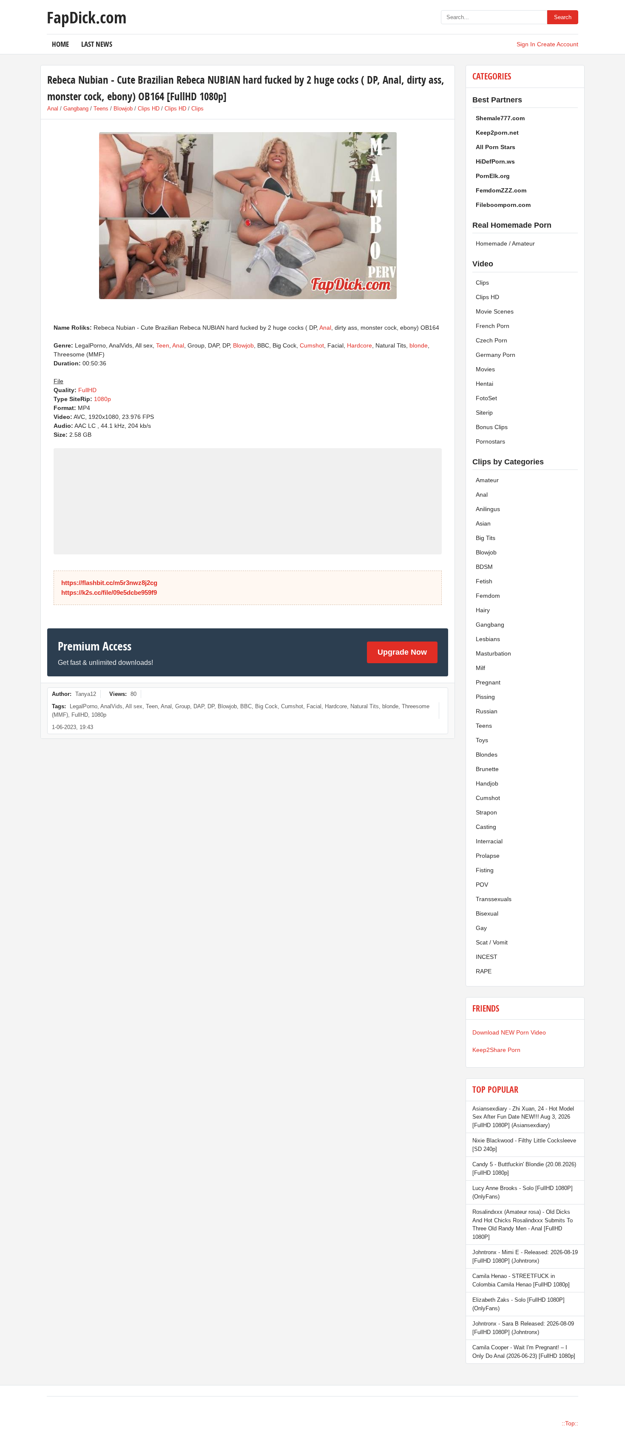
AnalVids (111, 706)
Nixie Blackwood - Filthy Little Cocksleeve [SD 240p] (524, 1144)
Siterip (484, 412)
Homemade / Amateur (505, 243)
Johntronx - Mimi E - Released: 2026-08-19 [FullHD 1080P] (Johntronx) (525, 1256)
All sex (133, 706)
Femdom (488, 595)
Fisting (485, 870)
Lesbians (488, 639)
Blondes (486, 754)
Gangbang (75, 108)
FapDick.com (86, 17)
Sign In (526, 44)
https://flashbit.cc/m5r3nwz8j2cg (109, 582)
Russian (486, 711)
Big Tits (485, 537)
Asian (483, 523)
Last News (96, 44)
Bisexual (487, 913)
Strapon (486, 812)
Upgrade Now (402, 652)
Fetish (484, 581)
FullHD (87, 390)
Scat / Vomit (492, 942)
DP (210, 706)
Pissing (485, 696)
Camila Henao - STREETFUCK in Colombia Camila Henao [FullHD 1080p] (521, 1280)
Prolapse (488, 855)
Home (60, 44)
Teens (101, 108)
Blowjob (123, 108)
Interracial (489, 841)
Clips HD (148, 108)
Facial (314, 706)
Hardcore (359, 345)
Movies (485, 369)
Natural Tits (364, 706)
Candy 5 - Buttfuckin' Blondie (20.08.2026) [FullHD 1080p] (524, 1168)
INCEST (486, 956)
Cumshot (312, 345)
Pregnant (488, 682)
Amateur (487, 480)
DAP (198, 706)
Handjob (487, 783)
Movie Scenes (495, 311)
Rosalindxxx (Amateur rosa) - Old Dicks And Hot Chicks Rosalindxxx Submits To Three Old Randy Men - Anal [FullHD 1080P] (522, 1224)
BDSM (484, 566)
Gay (481, 927)
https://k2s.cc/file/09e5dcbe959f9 (109, 592)
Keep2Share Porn (496, 1049)
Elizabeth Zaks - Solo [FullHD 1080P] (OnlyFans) (518, 1304)
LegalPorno (83, 706)
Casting (486, 826)
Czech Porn (491, 340)
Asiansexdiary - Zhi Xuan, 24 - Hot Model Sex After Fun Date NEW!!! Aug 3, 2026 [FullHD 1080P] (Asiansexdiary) (523, 1116)
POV (482, 884)
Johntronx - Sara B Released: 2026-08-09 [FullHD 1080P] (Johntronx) (523, 1327)
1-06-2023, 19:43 (72, 727)
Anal (52, 108)
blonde (418, 345)
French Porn (492, 325)
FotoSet (486, 398)
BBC (246, 706)
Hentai (484, 383)
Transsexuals (493, 899)
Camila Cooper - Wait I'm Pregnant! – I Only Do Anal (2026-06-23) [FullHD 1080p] (523, 1351)
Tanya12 (85, 694)
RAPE (483, 971)
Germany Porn (495, 354)
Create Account (557, 44)
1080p (102, 399)
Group (182, 706)
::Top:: (570, 1423)
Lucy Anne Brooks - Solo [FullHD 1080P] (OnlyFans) (522, 1192)
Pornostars (490, 441)
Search (562, 17)
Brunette (487, 769)
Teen (162, 345)
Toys (482, 740)
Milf (480, 667)
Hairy (483, 610)
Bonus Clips (492, 427)
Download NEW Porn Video (509, 1032)
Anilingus (488, 509)
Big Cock (266, 706)
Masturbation (493, 653)
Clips (197, 108)
